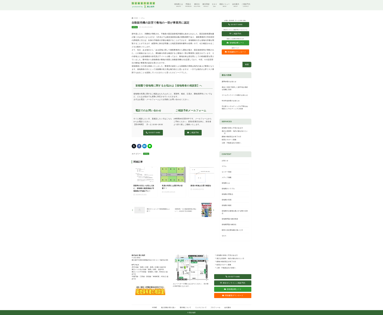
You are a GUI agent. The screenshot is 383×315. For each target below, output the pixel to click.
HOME (136, 18)
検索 (247, 64)
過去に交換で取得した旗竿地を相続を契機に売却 (235, 88)
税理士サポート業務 (229, 140)
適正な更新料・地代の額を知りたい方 (230, 258)
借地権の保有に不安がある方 (232, 128)
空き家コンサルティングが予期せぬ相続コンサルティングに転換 (235, 107)
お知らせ (225, 160)
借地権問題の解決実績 (230, 219)
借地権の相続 (226, 205)
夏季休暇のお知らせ (229, 81)
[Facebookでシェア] (139, 146)
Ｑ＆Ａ (224, 236)
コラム (142, 18)
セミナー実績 (226, 172)
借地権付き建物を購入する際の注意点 (235, 212)
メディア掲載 (226, 177)
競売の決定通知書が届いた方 (232, 230)
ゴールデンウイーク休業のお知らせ (235, 95)
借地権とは (226, 183)
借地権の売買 (226, 200)
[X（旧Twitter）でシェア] (134, 146)
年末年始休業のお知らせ (231, 101)
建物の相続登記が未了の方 (231, 136)
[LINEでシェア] (150, 146)
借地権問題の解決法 (229, 224)
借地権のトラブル (228, 188)
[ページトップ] (378, 310)
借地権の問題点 (227, 194)
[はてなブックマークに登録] (144, 146)
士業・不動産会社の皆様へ (231, 143)
